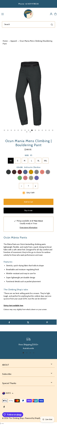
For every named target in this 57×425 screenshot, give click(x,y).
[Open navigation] (11, 14)
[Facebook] (4, 407)
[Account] (51, 14)
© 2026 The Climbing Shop (13, 418)
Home (5, 41)
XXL (45, 161)
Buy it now (28, 210)
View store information (28, 228)
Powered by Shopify (33, 418)
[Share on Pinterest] (47, 322)
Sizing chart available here (13, 305)
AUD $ (8, 393)
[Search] (52, 24)
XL (39, 161)
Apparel (13, 41)
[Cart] (55, 14)
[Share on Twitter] (28, 322)
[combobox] (28, 24)
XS (11, 161)
